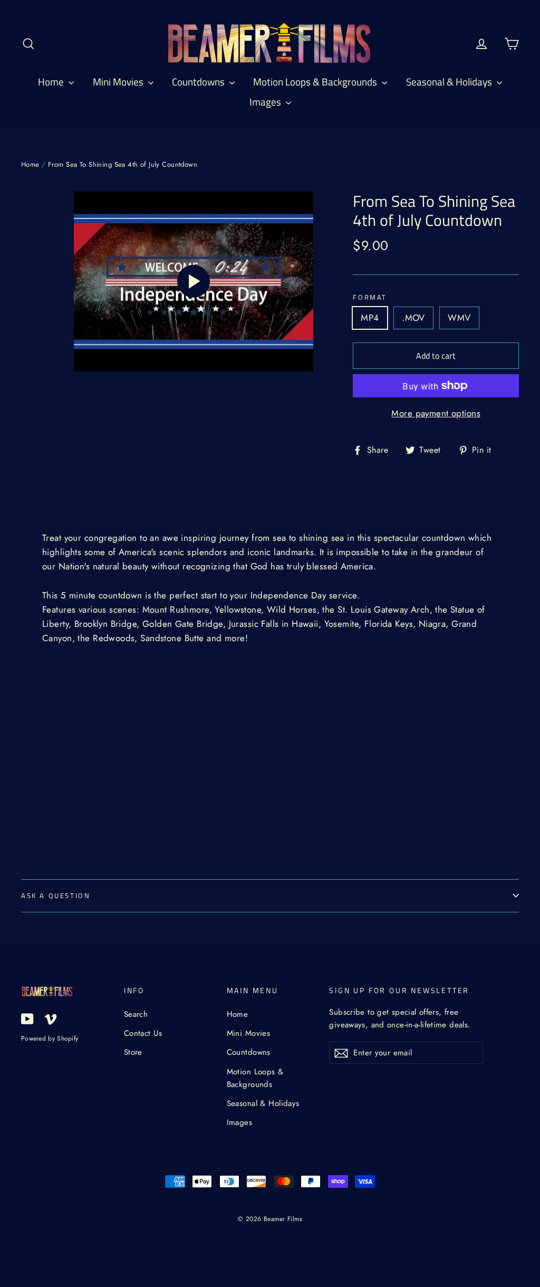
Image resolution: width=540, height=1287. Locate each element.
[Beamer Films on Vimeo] (50, 1018)
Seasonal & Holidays (450, 81)
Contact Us (143, 1033)
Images (266, 101)
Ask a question (55, 895)
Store (133, 1052)
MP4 (370, 317)
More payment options (435, 413)
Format (370, 297)
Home (52, 81)
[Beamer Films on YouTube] (27, 1018)
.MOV (413, 317)
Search (136, 1014)
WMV (459, 317)
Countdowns (199, 81)
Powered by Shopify (49, 1038)
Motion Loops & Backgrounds (316, 81)
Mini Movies (119, 81)
